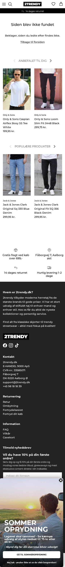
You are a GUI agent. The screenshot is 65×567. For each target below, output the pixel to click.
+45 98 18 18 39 (12, 386)
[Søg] (12, 4)
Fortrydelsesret (13, 410)
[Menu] (4, 4)
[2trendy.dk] (32, 4)
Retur (6, 402)
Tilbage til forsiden (32, 42)
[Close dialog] (61, 480)
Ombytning (10, 405)
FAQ (5, 429)
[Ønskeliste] (53, 4)
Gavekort (9, 437)
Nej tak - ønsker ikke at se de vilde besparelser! (31, 562)
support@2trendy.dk (16, 382)
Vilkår (6, 433)
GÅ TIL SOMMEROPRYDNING (31, 554)
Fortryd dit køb (13, 414)
